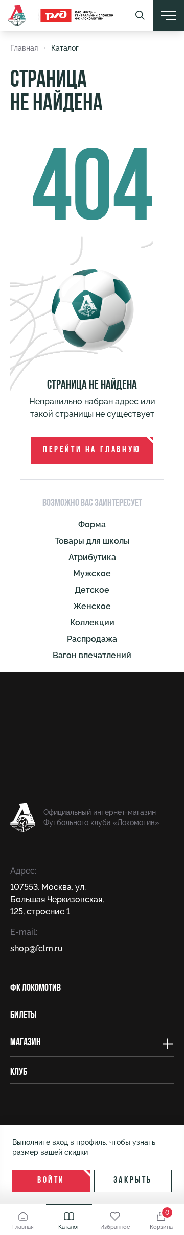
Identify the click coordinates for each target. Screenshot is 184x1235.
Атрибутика (92, 557)
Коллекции (92, 622)
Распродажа (92, 639)
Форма (92, 524)
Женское (92, 606)
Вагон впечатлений (92, 655)
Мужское (92, 573)
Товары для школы (92, 541)
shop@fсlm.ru (36, 948)
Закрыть (132, 1180)
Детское (92, 590)
